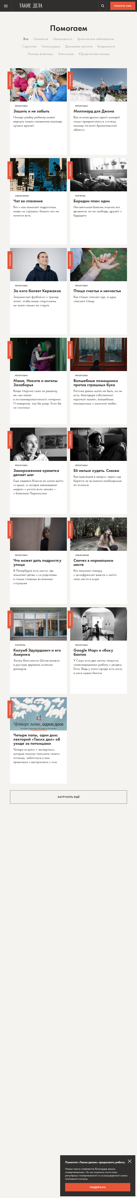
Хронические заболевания (95, 39)
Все (25, 39)
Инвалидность (62, 39)
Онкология (40, 39)
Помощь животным (40, 54)
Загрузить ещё (68, 797)
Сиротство (29, 46)
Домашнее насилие (79, 46)
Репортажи (21, 106)
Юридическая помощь (94, 54)
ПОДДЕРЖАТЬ (98, 1187)
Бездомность (106, 46)
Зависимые (66, 54)
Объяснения (22, 196)
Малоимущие (51, 46)
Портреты (80, 196)
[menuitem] (6, 6)
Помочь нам (122, 5)
